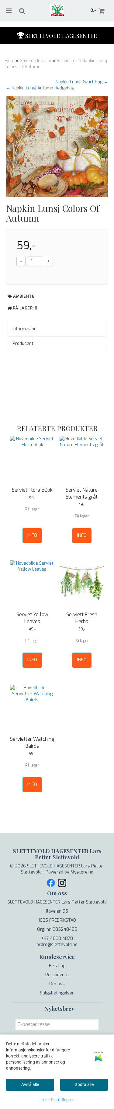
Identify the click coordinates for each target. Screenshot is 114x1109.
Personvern (57, 975)
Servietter (67, 61)
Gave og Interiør (36, 61)
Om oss (57, 984)
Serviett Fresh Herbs (81, 617)
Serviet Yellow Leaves (32, 617)
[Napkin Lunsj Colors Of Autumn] (57, 146)
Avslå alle (30, 1084)
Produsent (22, 343)
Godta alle (84, 1084)
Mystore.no (82, 872)
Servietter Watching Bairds (32, 742)
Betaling (57, 966)
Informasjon (24, 329)
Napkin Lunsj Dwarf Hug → (82, 82)
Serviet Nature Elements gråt (82, 493)
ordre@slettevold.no (57, 944)
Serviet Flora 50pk (32, 490)
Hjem (10, 61)
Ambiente (23, 296)
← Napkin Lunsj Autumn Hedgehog (40, 88)
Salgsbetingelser (57, 993)
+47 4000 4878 (57, 938)
